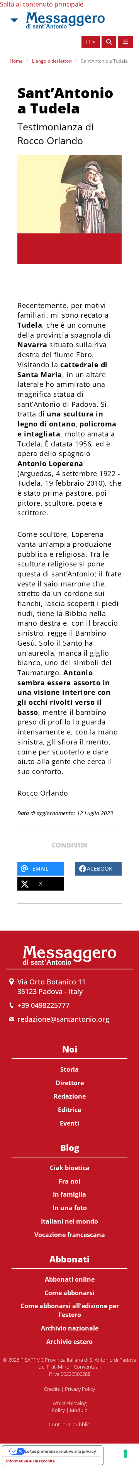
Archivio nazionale (69, 1328)
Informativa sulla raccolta (30, 1461)
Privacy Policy (80, 1388)
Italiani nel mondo (69, 1221)
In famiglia (69, 1194)
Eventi (69, 1123)
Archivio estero (69, 1341)
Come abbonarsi (69, 1293)
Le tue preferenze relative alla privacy (60, 1451)
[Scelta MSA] (13, 20)
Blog (69, 1147)
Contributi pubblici (70, 1424)
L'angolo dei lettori (52, 61)
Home (16, 61)
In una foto (70, 1208)
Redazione (70, 1096)
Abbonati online (70, 1279)
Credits (52, 1388)
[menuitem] (69, 1085)
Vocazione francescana (69, 1235)
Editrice (69, 1110)
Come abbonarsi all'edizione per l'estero (69, 1310)
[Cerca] (109, 42)
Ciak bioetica (70, 1168)
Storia (69, 1069)
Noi (69, 1049)
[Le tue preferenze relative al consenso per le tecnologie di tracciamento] (125, 1453)
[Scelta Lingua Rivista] (125, 42)
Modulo (79, 1410)
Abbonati (69, 1259)
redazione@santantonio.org (63, 1019)
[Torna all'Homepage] (65, 20)
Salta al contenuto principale (41, 4)
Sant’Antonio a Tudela (104, 61)
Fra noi (69, 1181)
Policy (58, 1410)
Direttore (70, 1083)
